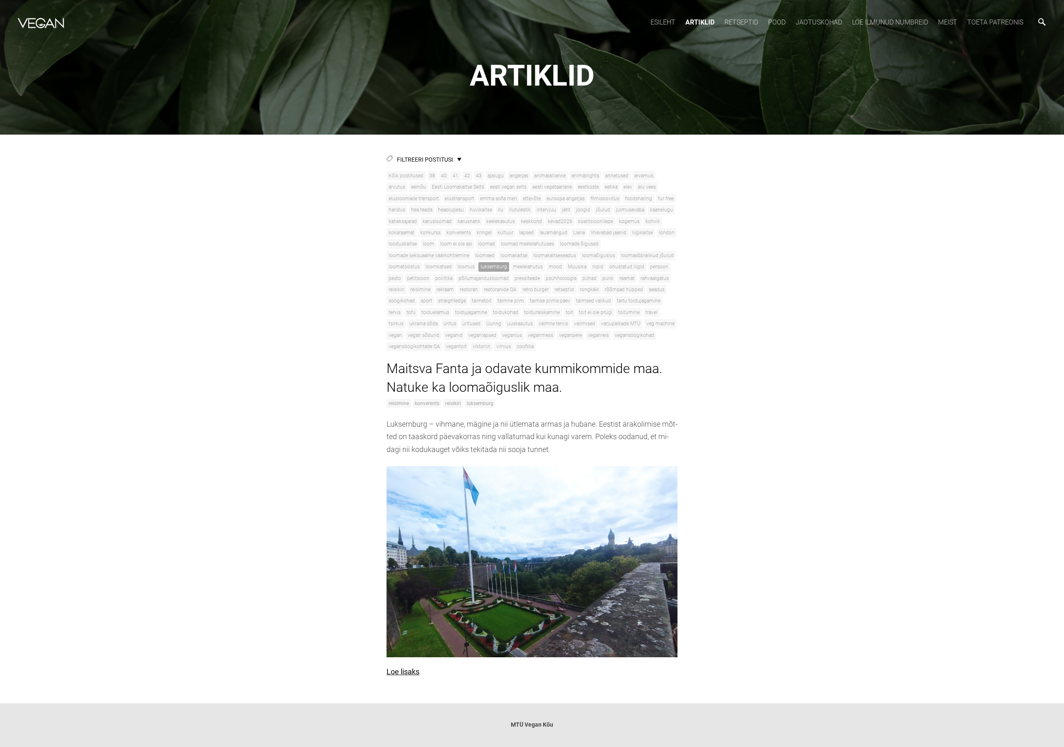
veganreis (598, 335)
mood (555, 267)
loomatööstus (404, 267)
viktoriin (481, 346)
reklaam (445, 289)
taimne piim (511, 301)
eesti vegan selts (508, 187)
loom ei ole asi (456, 244)
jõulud (603, 210)
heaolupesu (451, 210)
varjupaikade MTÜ (620, 324)
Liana (579, 233)
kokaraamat (401, 233)
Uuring (493, 324)
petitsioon (418, 278)
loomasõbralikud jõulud (647, 255)
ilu (500, 210)
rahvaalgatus (654, 278)
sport (426, 301)
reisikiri (396, 289)
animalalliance (550, 176)
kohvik (652, 221)
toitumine (629, 312)
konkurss (430, 233)
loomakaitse (513, 255)
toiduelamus (435, 312)
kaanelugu (661, 210)
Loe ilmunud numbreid (890, 22)
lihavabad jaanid (608, 233)
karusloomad (437, 221)
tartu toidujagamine (638, 301)
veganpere (570, 335)
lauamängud (553, 233)
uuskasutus (520, 324)
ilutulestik (520, 210)
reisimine (420, 289)
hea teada (421, 210)
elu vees (647, 187)
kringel (484, 233)
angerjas (519, 176)
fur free (666, 198)
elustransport (459, 198)
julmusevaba (630, 210)
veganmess (540, 335)
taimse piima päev (550, 301)
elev (627, 187)
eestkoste (588, 187)
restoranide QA (500, 289)
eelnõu (418, 187)
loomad (486, 244)
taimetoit (482, 301)
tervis (395, 312)
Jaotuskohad (819, 22)
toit (569, 312)
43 (479, 176)
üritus (449, 324)
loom (428, 244)
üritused (471, 324)
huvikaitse (481, 210)
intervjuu (546, 210)
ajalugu (496, 176)
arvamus (643, 176)
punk (607, 278)
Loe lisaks (403, 671)
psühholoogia (561, 278)
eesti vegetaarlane (552, 187)
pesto (395, 278)
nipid (597, 267)
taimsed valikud (593, 301)
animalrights (585, 176)
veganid (454, 335)
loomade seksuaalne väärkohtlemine (429, 255)
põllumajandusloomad (483, 278)
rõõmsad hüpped (624, 289)
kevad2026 (560, 221)
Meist (947, 22)
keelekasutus (500, 221)
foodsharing (638, 198)
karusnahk (469, 221)
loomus (466, 267)
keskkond (531, 221)
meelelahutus (528, 267)
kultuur (505, 233)
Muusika (577, 267)
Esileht (662, 22)
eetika (611, 187)
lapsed (526, 233)
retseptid (564, 289)
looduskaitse (403, 244)
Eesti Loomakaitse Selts (458, 187)
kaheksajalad (403, 221)
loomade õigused (579, 244)
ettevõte (532, 198)
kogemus (629, 221)
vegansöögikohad (634, 335)
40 (444, 176)
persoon (659, 267)
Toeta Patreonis (995, 22)
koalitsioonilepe (595, 221)
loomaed (485, 255)
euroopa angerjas (566, 198)
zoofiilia (525, 346)
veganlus (512, 335)
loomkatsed (439, 267)
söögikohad (402, 301)
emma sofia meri (498, 198)
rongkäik (589, 289)
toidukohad (505, 312)
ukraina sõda (423, 324)
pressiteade (527, 278)
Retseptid (741, 22)
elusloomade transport (414, 198)
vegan (395, 335)
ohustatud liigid (626, 267)
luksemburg (493, 267)
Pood (777, 22)
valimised (584, 324)
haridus (397, 210)
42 (467, 176)
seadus (657, 289)
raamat (627, 278)
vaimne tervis (553, 324)
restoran (469, 289)
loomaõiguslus (598, 255)
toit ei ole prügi (595, 312)
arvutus (397, 187)
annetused (616, 176)
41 (455, 176)
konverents (458, 233)
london (667, 233)
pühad (589, 278)
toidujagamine (471, 312)
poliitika (444, 278)
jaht (566, 210)
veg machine (660, 324)
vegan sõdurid (423, 335)
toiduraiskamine (542, 312)
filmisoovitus (605, 198)
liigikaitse (642, 233)
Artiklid (699, 22)
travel (651, 312)
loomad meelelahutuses (527, 244)
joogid (583, 210)
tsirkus (396, 324)
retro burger (535, 289)
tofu (411, 312)
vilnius (503, 346)
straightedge (452, 301)
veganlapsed (482, 335)
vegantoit (456, 346)
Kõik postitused (406, 176)
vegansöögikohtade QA (414, 346)
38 (432, 176)
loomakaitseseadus (554, 255)
